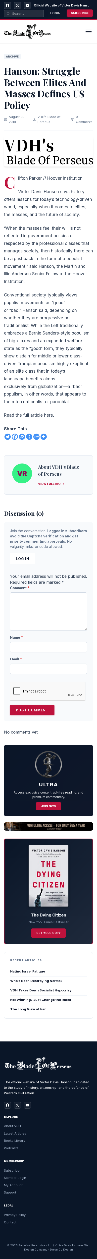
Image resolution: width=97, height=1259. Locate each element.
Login (55, 13)
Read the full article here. (29, 415)
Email (16, 659)
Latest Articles (15, 1133)
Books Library (14, 1141)
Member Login (15, 1178)
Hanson (46, 266)
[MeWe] (36, 437)
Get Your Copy (48, 933)
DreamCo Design (61, 1249)
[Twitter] (7, 437)
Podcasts (11, 1148)
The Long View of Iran (28, 1009)
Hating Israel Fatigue (27, 971)
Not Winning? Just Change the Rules (40, 1000)
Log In (22, 559)
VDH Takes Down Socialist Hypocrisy (41, 990)
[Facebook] (7, 5)
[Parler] (22, 437)
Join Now (48, 806)
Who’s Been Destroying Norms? (36, 981)
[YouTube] (27, 5)
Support (10, 1192)
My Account (13, 1185)
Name (16, 637)
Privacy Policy (15, 1215)
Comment (19, 588)
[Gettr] (29, 437)
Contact (10, 1222)
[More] (44, 437)
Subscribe (80, 13)
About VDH (12, 1126)
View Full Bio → (51, 484)
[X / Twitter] (17, 5)
